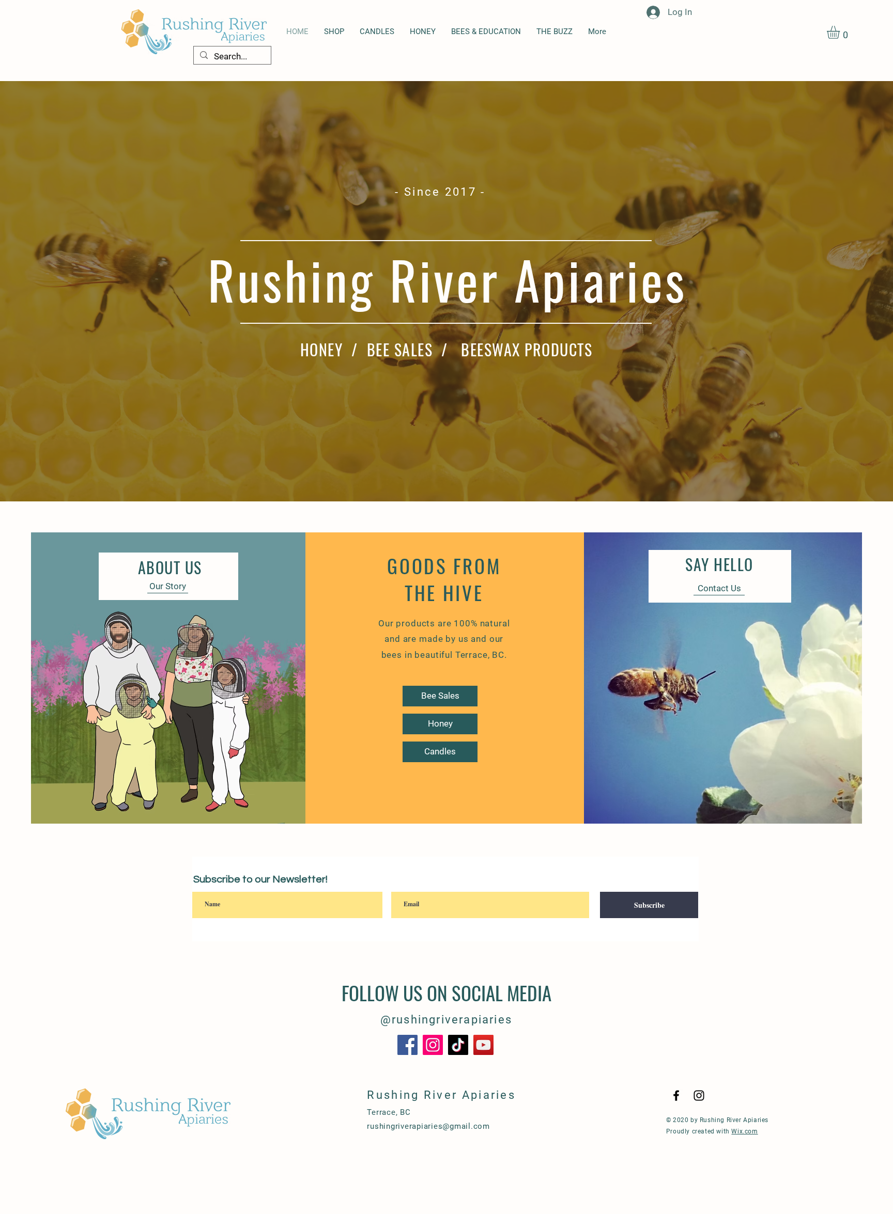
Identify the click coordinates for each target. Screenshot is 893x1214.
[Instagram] (433, 1045)
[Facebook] (407, 1045)
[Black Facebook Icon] (676, 1095)
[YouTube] (483, 1045)
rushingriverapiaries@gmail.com (428, 1126)
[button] (841, 32)
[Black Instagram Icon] (699, 1095)
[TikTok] (458, 1045)
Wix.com (744, 1131)
